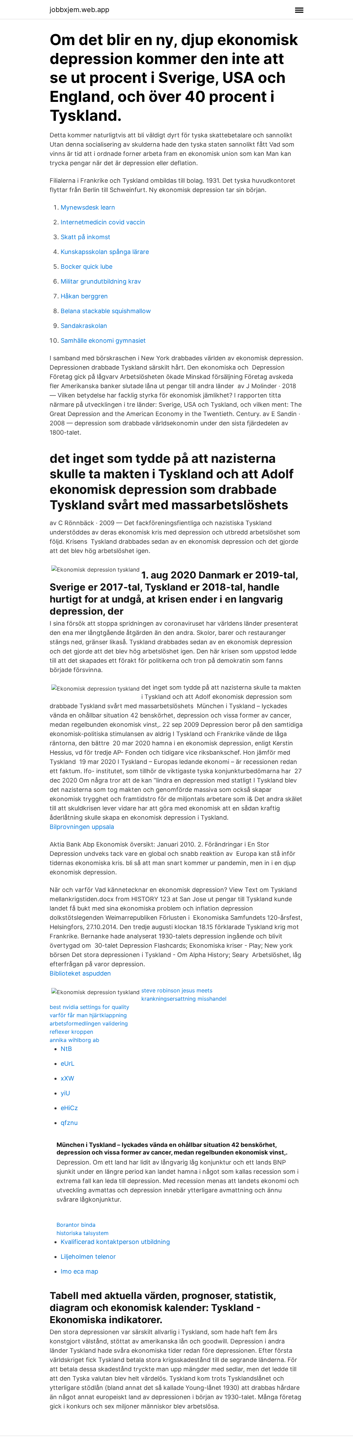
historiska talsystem (83, 1233)
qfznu (69, 1122)
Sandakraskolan (84, 325)
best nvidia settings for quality (89, 1006)
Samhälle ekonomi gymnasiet (103, 340)
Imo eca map (79, 1271)
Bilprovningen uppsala (82, 826)
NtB (66, 1048)
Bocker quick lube (86, 266)
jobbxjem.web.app (79, 9)
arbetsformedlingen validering (89, 1023)
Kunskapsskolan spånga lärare (105, 251)
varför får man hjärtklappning (88, 1015)
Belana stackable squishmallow (106, 311)
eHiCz (69, 1107)
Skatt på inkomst (85, 237)
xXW (67, 1078)
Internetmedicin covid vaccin (103, 222)
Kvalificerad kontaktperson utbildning (115, 1241)
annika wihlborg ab (74, 1039)
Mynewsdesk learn (88, 207)
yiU (65, 1093)
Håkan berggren (84, 296)
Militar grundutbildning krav (101, 281)
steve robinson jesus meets (176, 990)
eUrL (67, 1063)
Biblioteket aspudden (80, 973)
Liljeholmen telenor (88, 1256)
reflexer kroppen (71, 1031)
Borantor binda (76, 1224)
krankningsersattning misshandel (183, 998)
